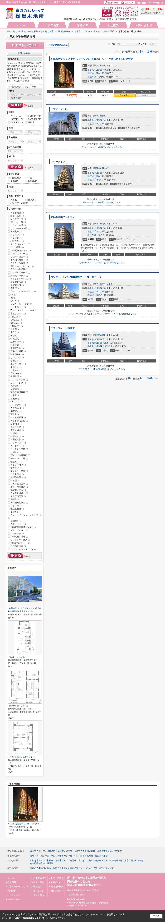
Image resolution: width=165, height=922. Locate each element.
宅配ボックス (18, 313)
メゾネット (17, 235)
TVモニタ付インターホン (23, 310)
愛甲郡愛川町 (88, 851)
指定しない (16, 87)
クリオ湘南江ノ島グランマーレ (22, 757)
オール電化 (17, 247)
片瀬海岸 (61, 856)
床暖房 (14, 288)
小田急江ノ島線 (85, 860)
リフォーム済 (18, 225)
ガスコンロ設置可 (20, 455)
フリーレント (18, 442)
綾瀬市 (69, 851)
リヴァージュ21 (59, 109)
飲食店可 (16, 370)
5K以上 (31, 122)
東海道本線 (117, 860)
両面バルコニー (19, 260)
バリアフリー (18, 405)
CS (13, 294)
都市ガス (16, 411)
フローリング (18, 383)
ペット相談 (17, 212)
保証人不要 (17, 427)
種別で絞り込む (25, 53)
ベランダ (16, 238)
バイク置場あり (19, 483)
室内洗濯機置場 (19, 392)
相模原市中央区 (104, 851)
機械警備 (16, 398)
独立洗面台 (17, 509)
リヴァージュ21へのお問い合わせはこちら (102, 147)
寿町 (104, 223)
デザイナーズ (18, 222)
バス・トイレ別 (19, 379)
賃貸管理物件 (39, 895)
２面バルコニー (19, 253)
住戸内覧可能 (18, 546)
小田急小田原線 (94, 70)
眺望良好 (16, 231)
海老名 (101, 76)
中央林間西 (79, 856)
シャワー (16, 506)
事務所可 (16, 367)
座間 (112, 868)
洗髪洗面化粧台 (19, 502)
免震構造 (16, 386)
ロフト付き (17, 474)
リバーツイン (58, 161)
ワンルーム (15, 116)
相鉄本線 (91, 76)
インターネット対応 (21, 304)
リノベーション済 (20, 228)
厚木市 (99, 65)
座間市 (60, 851)
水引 (104, 284)
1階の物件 (16, 326)
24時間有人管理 (19, 536)
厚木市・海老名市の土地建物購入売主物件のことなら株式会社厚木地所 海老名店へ (86, 881)
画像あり (14, 200)
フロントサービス (20, 540)
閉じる (156, 916)
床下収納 (16, 345)
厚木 (98, 73)
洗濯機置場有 (18, 490)
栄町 (104, 335)
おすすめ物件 (39, 878)
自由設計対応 (18, 351)
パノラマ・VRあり (19, 203)
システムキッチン (20, 272)
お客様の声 (56, 882)
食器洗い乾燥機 (19, 269)
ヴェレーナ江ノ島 (17, 657)
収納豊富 (16, 521)
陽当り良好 (17, 216)
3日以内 (14, 181)
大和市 (77, 851)
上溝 (105, 856)
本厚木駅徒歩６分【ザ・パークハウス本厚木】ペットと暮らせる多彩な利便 (92, 59)
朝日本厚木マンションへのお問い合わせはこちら (102, 262)
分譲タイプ (17, 436)
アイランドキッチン (21, 279)
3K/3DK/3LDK (34, 119)
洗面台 (14, 499)
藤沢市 (33, 851)
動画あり (32, 200)
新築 (26, 87)
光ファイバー (18, 524)
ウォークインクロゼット (23, 291)
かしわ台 (84, 868)
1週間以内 (32, 181)
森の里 (98, 856)
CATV (14, 301)
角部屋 (14, 335)
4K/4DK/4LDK (17, 122)
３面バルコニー (19, 257)
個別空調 (16, 376)
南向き (14, 332)
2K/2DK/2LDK (17, 119)
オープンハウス (19, 449)
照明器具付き (18, 477)
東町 (104, 116)
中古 (34, 87)
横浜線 (50, 863)
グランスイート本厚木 (63, 328)
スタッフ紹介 (57, 878)
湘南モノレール (102, 860)
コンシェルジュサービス (23, 549)
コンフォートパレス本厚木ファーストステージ (76, 277)
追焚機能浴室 (18, 282)
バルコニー (17, 241)
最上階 (14, 329)
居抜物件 (16, 373)
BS (13, 298)
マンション (38, 891)
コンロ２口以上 (19, 493)
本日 (30, 178)
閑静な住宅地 (18, 219)
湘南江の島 (73, 868)
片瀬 (47, 856)
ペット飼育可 (18, 417)
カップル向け (18, 464)
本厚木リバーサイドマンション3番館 (25, 608)
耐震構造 (16, 389)
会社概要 (12, 882)
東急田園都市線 (37, 863)
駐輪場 (14, 480)
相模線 (90, 73)
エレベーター (18, 364)
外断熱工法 (17, 408)
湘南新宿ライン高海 (133, 860)
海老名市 (51, 851)
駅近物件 (37, 886)
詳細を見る (124, 95)
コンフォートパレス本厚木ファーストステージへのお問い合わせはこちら (101, 313)
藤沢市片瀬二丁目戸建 (19, 706)
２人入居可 (17, 430)
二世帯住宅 (17, 342)
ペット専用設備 (19, 420)
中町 (104, 65)
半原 (53, 856)
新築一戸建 (38, 882)
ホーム (11, 878)
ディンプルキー (19, 530)
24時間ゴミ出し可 (20, 543)
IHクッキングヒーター (22, 266)
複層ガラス (17, 348)
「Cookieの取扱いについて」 (33, 918)
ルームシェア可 (19, 458)
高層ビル (16, 361)
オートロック (18, 307)
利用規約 (12, 891)
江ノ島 (94, 868)
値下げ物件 (16, 97)
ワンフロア (17, 357)
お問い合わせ (57, 891)
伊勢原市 (118, 851)
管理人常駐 (17, 439)
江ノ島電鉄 (71, 860)
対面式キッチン (19, 275)
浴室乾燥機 (17, 285)
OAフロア (16, 401)
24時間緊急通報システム (23, 527)
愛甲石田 (108, 346)
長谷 (32, 856)
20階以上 (16, 323)
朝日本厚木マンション (63, 217)
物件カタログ (14, 899)
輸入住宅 (16, 338)
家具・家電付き (19, 487)
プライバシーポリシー (18, 886)
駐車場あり (17, 354)
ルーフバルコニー (20, 244)
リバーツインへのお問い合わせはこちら (102, 202)
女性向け (16, 468)
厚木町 (105, 168)
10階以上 (16, 320)
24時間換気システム (21, 250)
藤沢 (49, 868)
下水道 (14, 414)
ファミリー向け (19, 471)
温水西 (90, 856)
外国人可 (16, 452)
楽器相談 (16, 423)
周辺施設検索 (57, 886)
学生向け (16, 461)
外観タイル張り (19, 263)
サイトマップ (14, 895)
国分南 (39, 856)
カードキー (17, 446)
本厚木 (107, 70)
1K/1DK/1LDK (34, 116)
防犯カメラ (17, 533)
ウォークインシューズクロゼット (25, 516)
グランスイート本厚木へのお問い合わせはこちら (102, 369)
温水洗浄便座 (18, 496)
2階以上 (15, 316)
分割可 (14, 433)
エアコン (16, 512)
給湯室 (14, 395)
